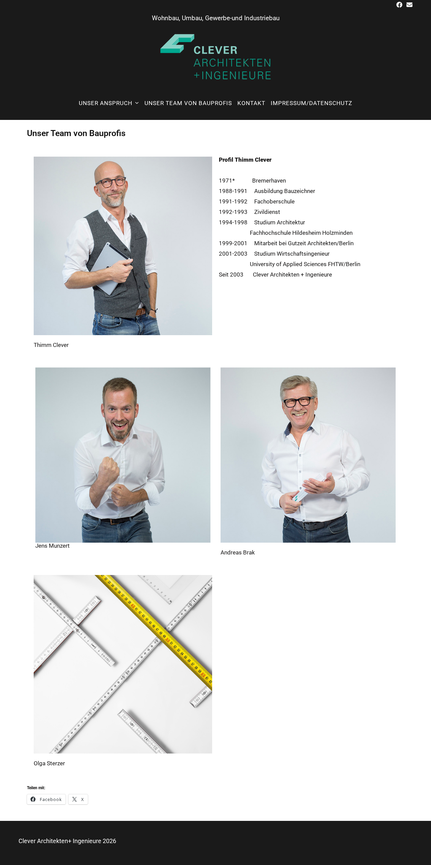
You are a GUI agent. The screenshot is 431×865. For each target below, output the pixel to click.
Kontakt (251, 103)
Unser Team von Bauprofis (188, 103)
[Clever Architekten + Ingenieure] (215, 56)
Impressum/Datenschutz (311, 103)
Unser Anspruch (105, 103)
